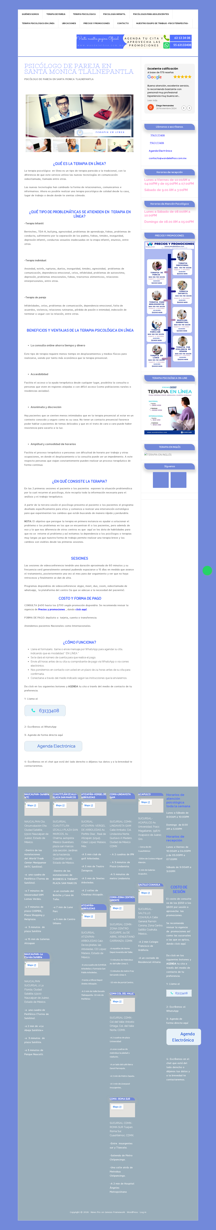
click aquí (179, 943)
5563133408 (158, 135)
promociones (178, 931)
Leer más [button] (152, 100)
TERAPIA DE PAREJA (44, 41)
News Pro (96, 1212)
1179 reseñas (167, 72)
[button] (189, 108)
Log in (143, 1212)
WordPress (132, 1212)
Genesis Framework (115, 1212)
